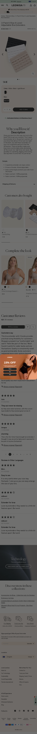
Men (10, 371)
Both (10, 374)
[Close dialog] (35, 356)
